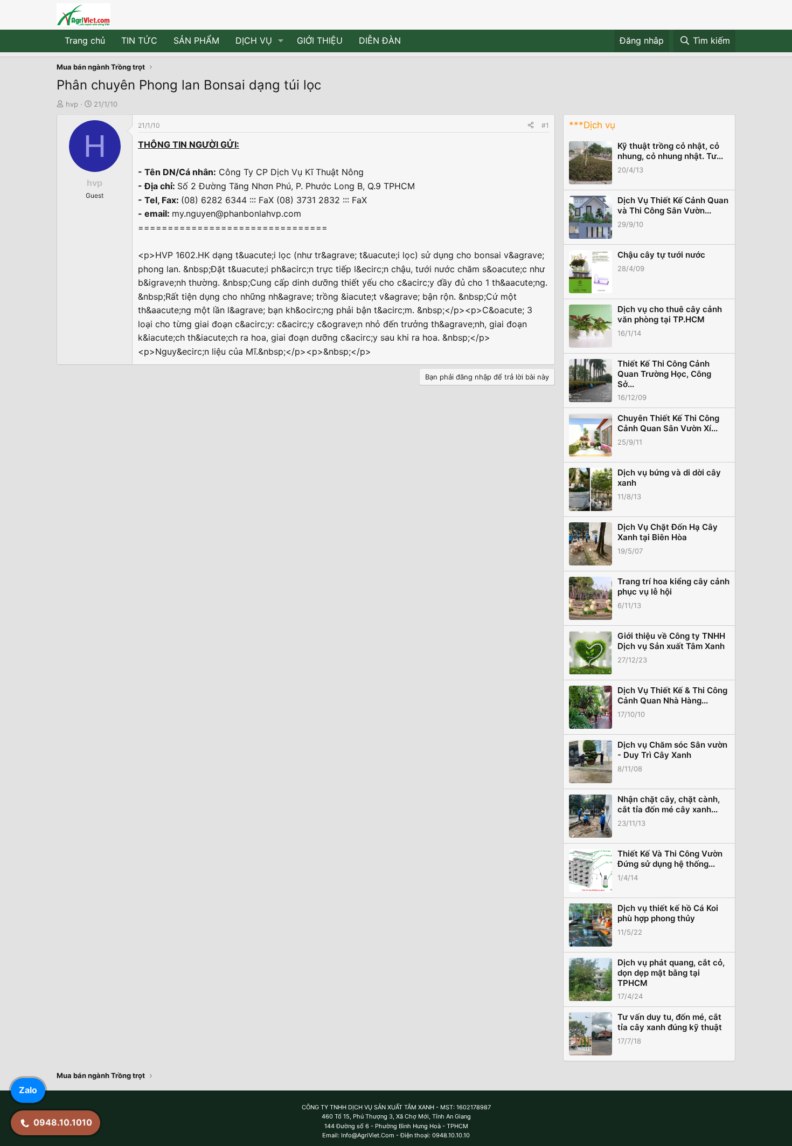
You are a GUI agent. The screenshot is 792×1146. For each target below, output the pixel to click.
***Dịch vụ (592, 125)
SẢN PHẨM (196, 40)
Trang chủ (85, 40)
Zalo (28, 1090)
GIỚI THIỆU (320, 40)
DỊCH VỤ (253, 40)
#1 (545, 125)
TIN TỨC (139, 40)
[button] (281, 41)
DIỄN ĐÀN (380, 40)
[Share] (531, 125)
